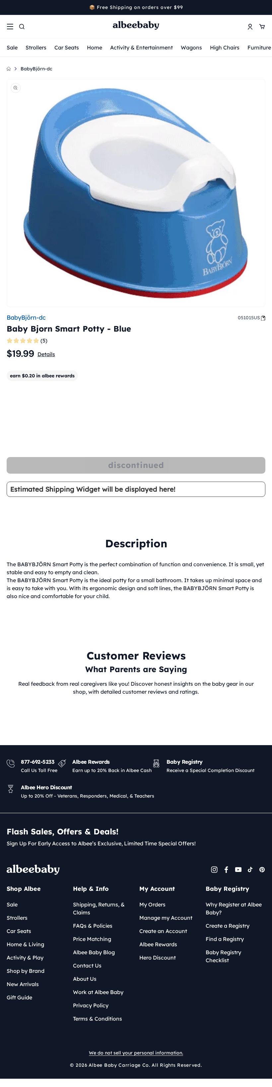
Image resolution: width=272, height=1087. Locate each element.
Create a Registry (227, 925)
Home (94, 47)
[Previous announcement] (9, 7)
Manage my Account (165, 917)
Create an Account (163, 931)
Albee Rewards (158, 944)
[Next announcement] (263, 7)
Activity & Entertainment (141, 47)
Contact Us (87, 965)
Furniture (259, 47)
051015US (249, 318)
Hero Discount (157, 957)
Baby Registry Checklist (223, 956)
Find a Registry (225, 939)
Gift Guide (19, 997)
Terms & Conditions (97, 1018)
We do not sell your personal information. (136, 1053)
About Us (85, 978)
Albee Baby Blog (94, 952)
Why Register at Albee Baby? (234, 908)
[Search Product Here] (22, 26)
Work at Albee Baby (98, 992)
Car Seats (66, 47)
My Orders (152, 904)
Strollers (36, 47)
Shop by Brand (25, 971)
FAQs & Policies (92, 925)
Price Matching (92, 939)
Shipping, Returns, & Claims (99, 908)
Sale (12, 47)
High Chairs (224, 47)
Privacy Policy (90, 1005)
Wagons (191, 47)
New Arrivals (23, 984)
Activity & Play (25, 957)
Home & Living (25, 944)
